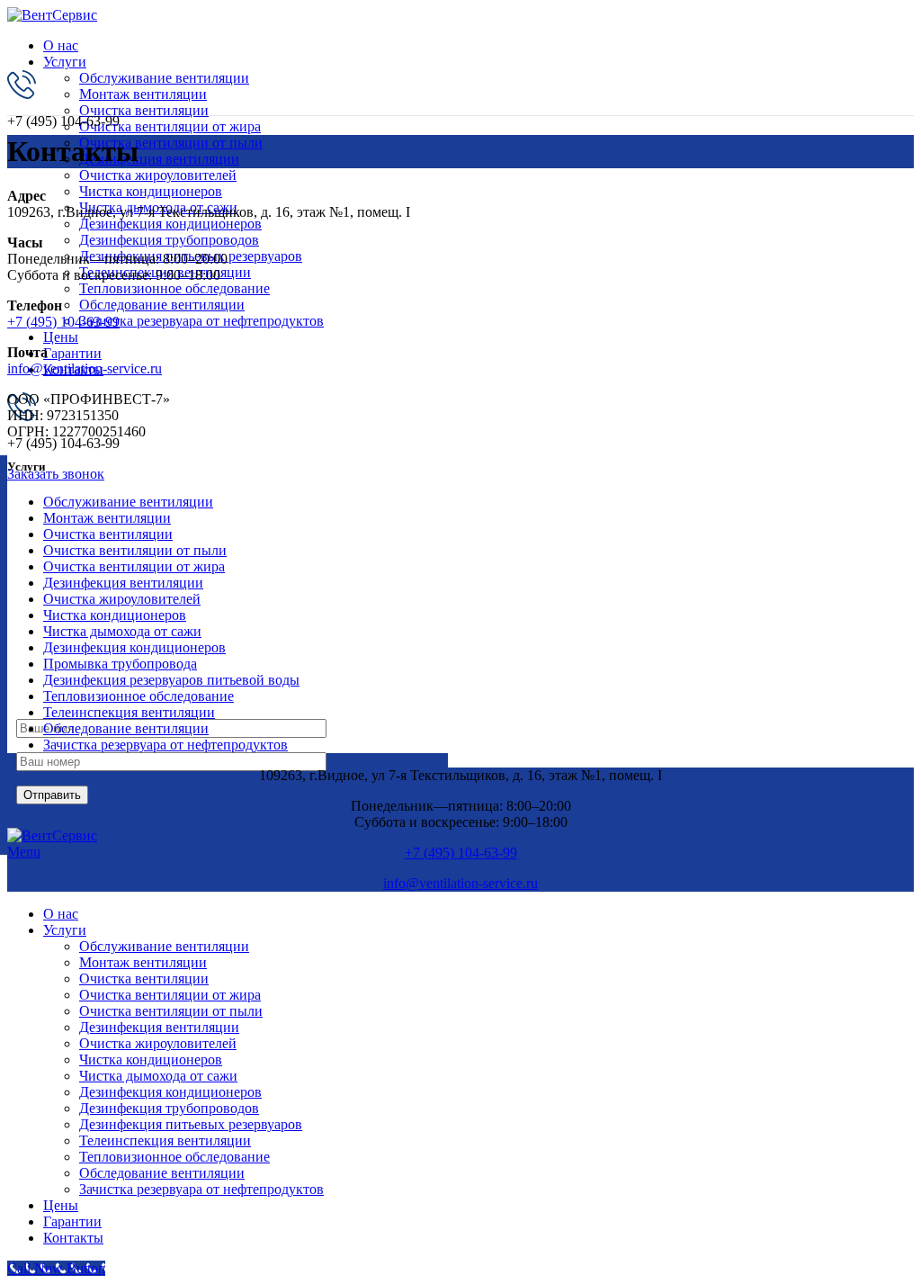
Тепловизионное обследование (174, 288)
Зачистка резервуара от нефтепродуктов (201, 320)
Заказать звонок (55, 473)
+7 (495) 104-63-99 (63, 321)
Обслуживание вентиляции (164, 77)
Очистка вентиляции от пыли (171, 142)
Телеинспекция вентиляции (129, 712)
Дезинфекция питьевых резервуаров (190, 1124)
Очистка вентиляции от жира (170, 126)
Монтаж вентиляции (143, 94)
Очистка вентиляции (144, 110)
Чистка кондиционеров (150, 191)
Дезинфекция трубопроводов (169, 239)
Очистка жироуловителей (158, 175)
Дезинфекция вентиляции (159, 158)
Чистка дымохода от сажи (122, 631)
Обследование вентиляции (162, 304)
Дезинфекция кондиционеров (170, 223)
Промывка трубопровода (120, 663)
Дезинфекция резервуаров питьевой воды (171, 679)
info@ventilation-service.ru (84, 368)
